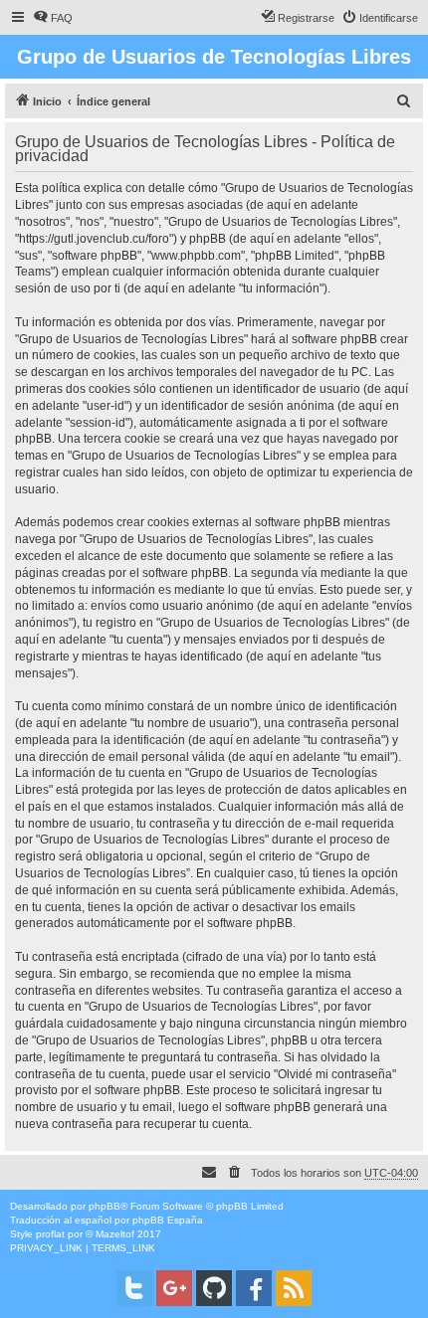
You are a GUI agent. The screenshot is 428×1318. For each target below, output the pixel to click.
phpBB (104, 1206)
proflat (50, 1233)
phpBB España (167, 1220)
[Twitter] (134, 1288)
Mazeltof (115, 1233)
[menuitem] (53, 18)
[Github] (214, 1288)
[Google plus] (174, 1288)
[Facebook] (254, 1288)
